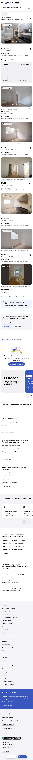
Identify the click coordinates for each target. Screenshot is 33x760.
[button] (9, 72)
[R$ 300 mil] (31, 378)
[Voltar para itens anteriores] (27, 395)
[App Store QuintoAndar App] (16, 738)
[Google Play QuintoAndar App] (7, 738)
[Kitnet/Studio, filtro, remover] (11, 326)
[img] (16, 33)
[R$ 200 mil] (29, 378)
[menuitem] (5, 339)
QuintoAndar (5, 339)
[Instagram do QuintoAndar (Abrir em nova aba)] (6, 713)
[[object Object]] (19, 378)
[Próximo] (29, 522)
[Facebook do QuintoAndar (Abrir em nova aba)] (3, 713)
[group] (16, 40)
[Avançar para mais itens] (31, 395)
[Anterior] (24, 522)
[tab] (4, 14)
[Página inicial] (12, 3)
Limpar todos (18, 326)
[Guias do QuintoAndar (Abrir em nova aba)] (9, 713)
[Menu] (2, 2)
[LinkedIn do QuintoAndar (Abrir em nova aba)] (13, 713)
